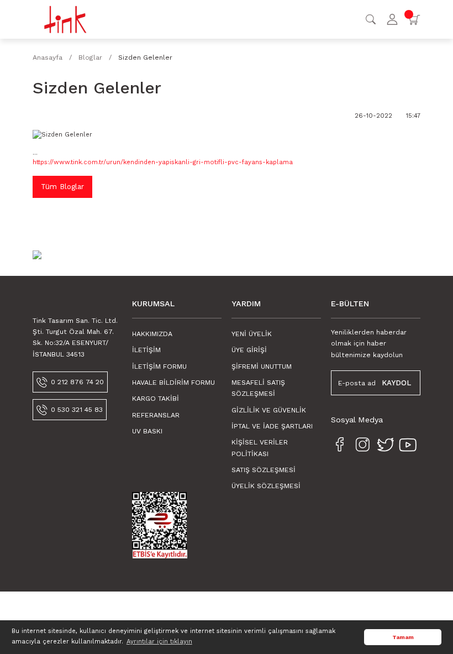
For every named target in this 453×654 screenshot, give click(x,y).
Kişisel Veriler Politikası (259, 447)
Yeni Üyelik (251, 334)
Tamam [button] (403, 637)
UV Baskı (147, 431)
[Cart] (413, 19)
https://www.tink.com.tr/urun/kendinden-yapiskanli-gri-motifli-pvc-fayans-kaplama (163, 162)
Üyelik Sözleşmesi (266, 486)
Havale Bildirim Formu (173, 382)
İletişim (146, 350)
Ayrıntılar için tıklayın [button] (159, 641)
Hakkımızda (152, 334)
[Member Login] (392, 19)
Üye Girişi (249, 350)
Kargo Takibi (155, 398)
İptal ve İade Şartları (272, 426)
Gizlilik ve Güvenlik (268, 410)
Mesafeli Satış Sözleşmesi (258, 388)
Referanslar (156, 415)
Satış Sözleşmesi (263, 470)
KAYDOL (396, 383)
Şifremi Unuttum (261, 366)
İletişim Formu (159, 366)
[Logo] (65, 19)
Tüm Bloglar (62, 186)
